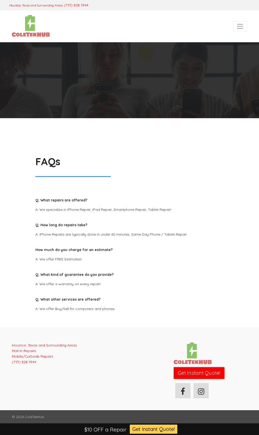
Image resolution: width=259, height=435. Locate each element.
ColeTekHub (34, 417)
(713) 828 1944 (76, 5)
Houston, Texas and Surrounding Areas (36, 5)
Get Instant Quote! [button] (199, 373)
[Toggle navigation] (240, 26)
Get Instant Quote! (153, 429)
